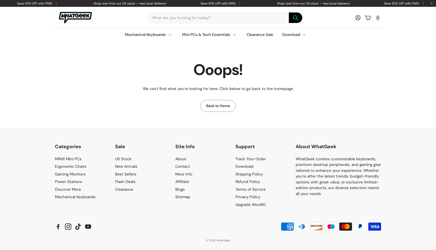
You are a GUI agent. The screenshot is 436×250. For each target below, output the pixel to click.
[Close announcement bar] (431, 3)
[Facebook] (58, 226)
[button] (225, 17)
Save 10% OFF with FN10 (34, 3)
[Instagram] (68, 226)
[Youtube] (88, 226)
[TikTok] (78, 226)
